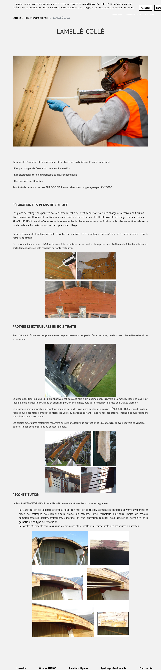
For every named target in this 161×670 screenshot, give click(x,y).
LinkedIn (21, 668)
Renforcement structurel (37, 17)
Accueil (17, 17)
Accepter (145, 7)
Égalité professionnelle (113, 668)
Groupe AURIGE (47, 668)
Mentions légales (78, 668)
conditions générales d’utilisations (102, 4)
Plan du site (145, 668)
